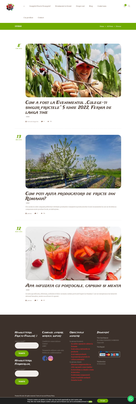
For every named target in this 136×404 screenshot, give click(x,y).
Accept (102, 401)
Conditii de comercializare (51, 341)
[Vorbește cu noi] (131, 399)
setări (90, 402)
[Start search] (85, 230)
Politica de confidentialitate (51, 352)
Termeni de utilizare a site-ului (53, 350)
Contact (45, 343)
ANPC (44, 346)
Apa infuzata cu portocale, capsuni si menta (73, 285)
